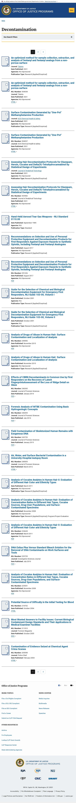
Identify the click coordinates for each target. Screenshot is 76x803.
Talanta (20, 67)
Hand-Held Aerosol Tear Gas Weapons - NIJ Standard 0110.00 (39, 218)
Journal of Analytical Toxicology (30, 171)
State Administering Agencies (12, 750)
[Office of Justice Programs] (6, 10)
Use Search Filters (10, 37)
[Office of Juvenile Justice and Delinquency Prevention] (23, 780)
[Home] (33, 10)
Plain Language (48, 791)
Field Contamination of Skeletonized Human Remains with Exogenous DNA (42, 432)
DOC (12, 636)
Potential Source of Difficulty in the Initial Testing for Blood (42, 602)
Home (3, 20)
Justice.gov (69, 796)
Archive (4, 730)
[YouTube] (72, 687)
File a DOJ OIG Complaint (10, 703)
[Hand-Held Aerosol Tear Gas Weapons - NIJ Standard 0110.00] (5, 225)
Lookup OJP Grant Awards (11, 740)
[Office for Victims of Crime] (38, 780)
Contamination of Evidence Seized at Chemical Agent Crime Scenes (39, 647)
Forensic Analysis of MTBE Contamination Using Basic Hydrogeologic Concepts (40, 408)
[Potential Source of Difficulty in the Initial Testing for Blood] (5, 610)
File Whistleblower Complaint (31, 791)
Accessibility (14, 791)
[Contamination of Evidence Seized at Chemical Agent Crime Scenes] (5, 655)
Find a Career (6, 713)
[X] (66, 687)
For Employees (7, 735)
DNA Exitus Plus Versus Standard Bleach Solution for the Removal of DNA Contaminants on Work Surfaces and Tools (41, 550)
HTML (13, 102)
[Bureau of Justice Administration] (23, 772)
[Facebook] (60, 687)
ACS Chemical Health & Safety (29, 119)
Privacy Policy (60, 791)
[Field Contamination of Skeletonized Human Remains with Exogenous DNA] (5, 439)
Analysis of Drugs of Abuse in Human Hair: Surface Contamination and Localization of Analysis (38, 336)
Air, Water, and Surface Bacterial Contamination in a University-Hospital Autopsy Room (38, 456)
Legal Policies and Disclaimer (13, 796)
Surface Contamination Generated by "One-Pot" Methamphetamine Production (36, 113)
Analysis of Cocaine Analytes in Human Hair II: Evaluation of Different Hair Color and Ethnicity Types (41, 481)
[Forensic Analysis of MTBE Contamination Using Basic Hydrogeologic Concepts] (5, 415)
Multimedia (43, 703)
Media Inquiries (44, 699)
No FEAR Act (29, 796)
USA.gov (60, 796)
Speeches (42, 713)
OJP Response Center (9, 745)
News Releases (44, 708)
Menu (71, 10)
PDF (12, 281)
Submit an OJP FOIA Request (12, 718)
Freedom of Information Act (45, 796)
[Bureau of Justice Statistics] (38, 773)
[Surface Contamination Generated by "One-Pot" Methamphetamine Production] (5, 120)
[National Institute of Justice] (53, 772)
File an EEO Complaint (9, 708)
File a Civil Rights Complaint (11, 699)
